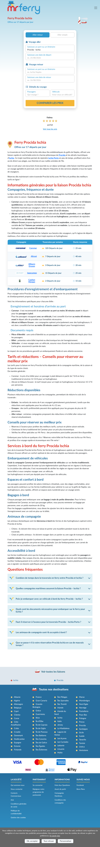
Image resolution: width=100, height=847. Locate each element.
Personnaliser (65, 841)
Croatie (17, 732)
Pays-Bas (83, 715)
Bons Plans (81, 789)
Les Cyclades (62, 742)
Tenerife (82, 740)
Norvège (82, 708)
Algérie (17, 701)
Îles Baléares (41, 736)
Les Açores (61, 738)
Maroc (82, 697)
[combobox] (50, 49)
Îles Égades (40, 746)
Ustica (82, 747)
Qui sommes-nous (17, 785)
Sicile (81, 733)
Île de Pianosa (41, 732)
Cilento (17, 715)
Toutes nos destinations (53, 689)
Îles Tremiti (62, 704)
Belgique (17, 708)
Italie (59, 721)
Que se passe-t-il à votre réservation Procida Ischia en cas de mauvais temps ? (50, 644)
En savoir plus (55, 836)
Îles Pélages (62, 697)
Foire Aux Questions (62, 785)
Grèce (38, 711)
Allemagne (18, 704)
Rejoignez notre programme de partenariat (38, 792)
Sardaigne (83, 729)
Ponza (81, 722)
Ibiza (38, 718)
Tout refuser (49, 841)
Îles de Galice (41, 743)
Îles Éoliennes (41, 750)
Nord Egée (83, 704)
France (38, 697)
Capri (16, 711)
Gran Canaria (41, 701)
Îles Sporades (63, 701)
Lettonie (60, 746)
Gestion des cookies (18, 817)
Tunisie (82, 743)
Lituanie (60, 749)
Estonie (17, 746)
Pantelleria (83, 711)
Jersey (60, 725)
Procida (60, 680)
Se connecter (38, 785)
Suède (81, 736)
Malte (59, 753)
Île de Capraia (41, 725)
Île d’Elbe (39, 721)
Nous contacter (16, 789)
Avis (12, 800)
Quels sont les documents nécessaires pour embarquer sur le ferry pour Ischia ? (50, 610)
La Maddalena (63, 728)
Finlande (17, 750)
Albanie (17, 697)
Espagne (17, 743)
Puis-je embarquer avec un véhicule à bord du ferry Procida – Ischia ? (49, 599)
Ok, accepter (32, 841)
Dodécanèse (19, 739)
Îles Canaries (41, 739)
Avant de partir (60, 789)
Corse (16, 718)
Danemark (18, 736)
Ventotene (83, 750)
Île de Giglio (41, 728)
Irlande (60, 708)
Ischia (15, 680)
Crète (16, 728)
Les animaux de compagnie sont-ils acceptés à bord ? (41, 632)
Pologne (82, 718)
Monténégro (84, 701)
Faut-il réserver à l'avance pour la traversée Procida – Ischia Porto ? (48, 622)
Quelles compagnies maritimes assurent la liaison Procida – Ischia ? (48, 588)
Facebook (80, 785)
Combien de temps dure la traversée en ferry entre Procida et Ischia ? (49, 578)
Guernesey (40, 714)
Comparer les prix (50, 103)
